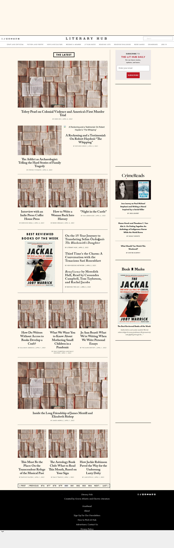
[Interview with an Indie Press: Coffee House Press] (32, 192)
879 (60, 485)
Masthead (87, 506)
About (87, 510)
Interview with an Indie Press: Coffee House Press (32, 215)
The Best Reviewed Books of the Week (134, 326)
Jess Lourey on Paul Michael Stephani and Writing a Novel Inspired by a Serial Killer (133, 206)
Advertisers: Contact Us (87, 524)
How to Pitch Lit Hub (87, 519)
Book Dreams (58, 223)
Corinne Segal (27, 223)
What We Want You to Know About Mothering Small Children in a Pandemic (62, 340)
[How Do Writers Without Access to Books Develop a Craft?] (32, 313)
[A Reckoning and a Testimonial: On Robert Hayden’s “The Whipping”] (86, 128)
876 (43, 485)
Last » (106, 485)
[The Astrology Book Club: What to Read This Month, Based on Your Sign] (63, 443)
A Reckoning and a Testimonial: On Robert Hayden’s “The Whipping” (86, 139)
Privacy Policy (87, 529)
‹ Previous (33, 485)
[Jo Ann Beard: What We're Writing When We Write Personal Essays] (93, 313)
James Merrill (58, 420)
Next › (97, 485)
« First (22, 485)
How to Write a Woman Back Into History (62, 215)
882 (78, 485)
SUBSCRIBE (133, 75)
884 (90, 485)
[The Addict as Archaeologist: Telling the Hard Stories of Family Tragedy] (40, 147)
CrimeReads (153, 44)
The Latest (64, 54)
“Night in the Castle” (93, 212)
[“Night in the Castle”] (93, 192)
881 (72, 485)
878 (54, 485)
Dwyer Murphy (134, 253)
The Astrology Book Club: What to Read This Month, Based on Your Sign (63, 468)
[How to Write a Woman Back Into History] (63, 192)
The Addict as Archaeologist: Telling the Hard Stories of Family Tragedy (39, 163)
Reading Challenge (122, 44)
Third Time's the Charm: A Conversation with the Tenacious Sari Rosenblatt (84, 257)
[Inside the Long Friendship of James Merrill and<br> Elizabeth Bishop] (63, 385)
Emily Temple (58, 477)
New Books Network (76, 265)
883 (84, 485)
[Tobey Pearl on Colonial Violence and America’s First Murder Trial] (63, 84)
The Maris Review (88, 347)
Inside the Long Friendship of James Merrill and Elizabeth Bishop (63, 415)
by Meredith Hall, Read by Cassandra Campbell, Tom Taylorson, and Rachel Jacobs (83, 277)
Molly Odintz (134, 236)
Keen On (58, 119)
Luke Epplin (88, 477)
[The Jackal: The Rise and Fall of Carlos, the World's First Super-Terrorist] (40, 264)
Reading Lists (105, 44)
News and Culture (55, 44)
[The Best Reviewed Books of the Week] (134, 299)
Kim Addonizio (88, 215)
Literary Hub (87, 38)
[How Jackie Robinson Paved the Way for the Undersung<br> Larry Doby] (93, 443)
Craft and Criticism (15, 44)
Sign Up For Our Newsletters (87, 515)
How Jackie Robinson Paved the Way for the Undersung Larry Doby (93, 468)
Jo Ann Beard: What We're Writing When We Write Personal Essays (93, 338)
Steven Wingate (35, 170)
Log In (164, 44)
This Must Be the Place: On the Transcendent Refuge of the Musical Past (31, 468)
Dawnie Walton (27, 477)
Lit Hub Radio (90, 44)
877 (48, 485)
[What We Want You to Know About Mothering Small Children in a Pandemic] (63, 313)
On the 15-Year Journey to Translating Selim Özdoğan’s (85, 240)
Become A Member (73, 44)
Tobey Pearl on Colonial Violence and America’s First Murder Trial (62, 113)
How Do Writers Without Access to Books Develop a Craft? (32, 338)
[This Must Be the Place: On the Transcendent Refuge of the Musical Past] (32, 443)
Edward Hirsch (81, 146)
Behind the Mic (73, 287)
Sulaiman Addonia (27, 347)
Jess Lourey (134, 213)
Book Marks (139, 44)
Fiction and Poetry (35, 44)
